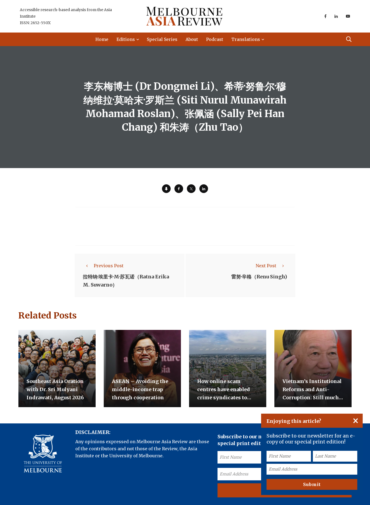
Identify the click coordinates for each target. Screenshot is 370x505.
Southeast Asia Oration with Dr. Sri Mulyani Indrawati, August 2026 (55, 389)
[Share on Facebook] (178, 188)
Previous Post (109, 265)
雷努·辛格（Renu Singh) (259, 277)
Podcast (214, 39)
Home (101, 39)
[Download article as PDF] (166, 188)
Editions (125, 39)
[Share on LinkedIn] (203, 188)
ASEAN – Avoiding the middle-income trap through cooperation (140, 389)
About (192, 39)
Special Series (162, 39)
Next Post (266, 265)
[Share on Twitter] (191, 188)
